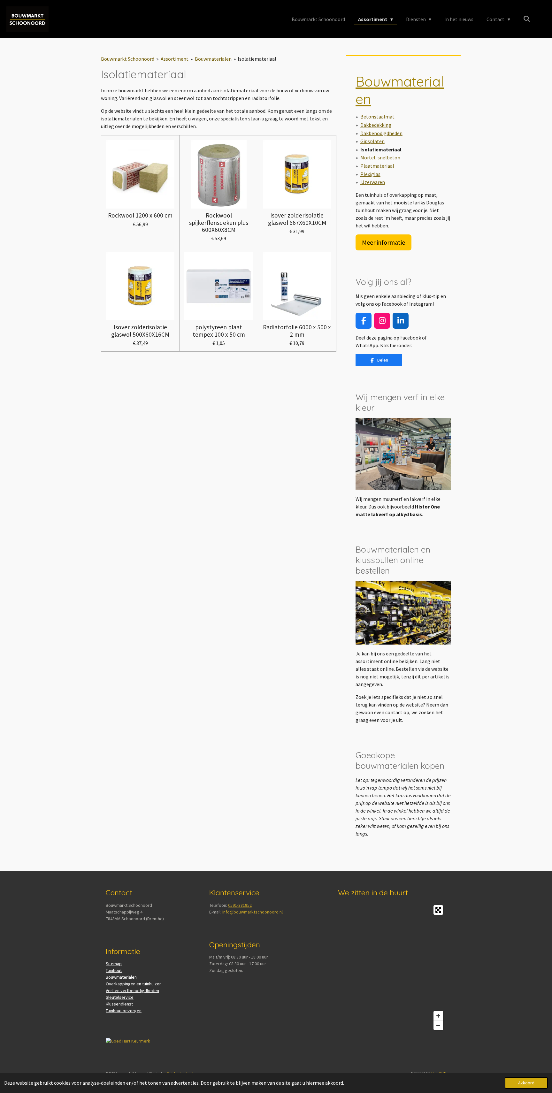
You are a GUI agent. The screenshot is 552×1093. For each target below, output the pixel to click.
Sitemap (114, 964)
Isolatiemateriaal (257, 59)
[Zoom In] (438, 1015)
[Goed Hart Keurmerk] (128, 1041)
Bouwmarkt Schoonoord (127, 59)
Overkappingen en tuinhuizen (134, 984)
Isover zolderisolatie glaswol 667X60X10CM (297, 219)
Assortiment (174, 59)
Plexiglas (370, 174)
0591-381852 (240, 905)
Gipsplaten (372, 141)
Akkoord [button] (526, 1083)
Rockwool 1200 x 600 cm (140, 215)
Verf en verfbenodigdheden (132, 990)
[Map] (392, 967)
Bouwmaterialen (213, 59)
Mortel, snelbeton (380, 157)
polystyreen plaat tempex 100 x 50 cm (219, 331)
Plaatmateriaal (377, 166)
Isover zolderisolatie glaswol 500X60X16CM (140, 331)
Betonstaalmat (377, 116)
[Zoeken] (526, 18)
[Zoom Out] (438, 1025)
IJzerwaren (372, 182)
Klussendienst (119, 1004)
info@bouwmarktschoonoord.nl (252, 912)
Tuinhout (114, 970)
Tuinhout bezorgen (124, 1010)
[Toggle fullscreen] (438, 910)
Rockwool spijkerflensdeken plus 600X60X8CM (218, 222)
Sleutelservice (120, 997)
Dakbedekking (375, 125)
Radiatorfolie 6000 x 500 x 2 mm (297, 331)
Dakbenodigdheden (381, 133)
